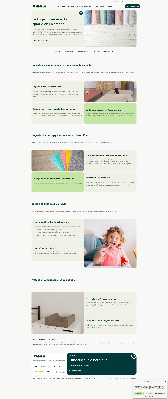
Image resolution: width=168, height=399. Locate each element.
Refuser (149, 393)
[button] (165, 381)
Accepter (139, 393)
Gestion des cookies (149, 396)
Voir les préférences (160, 393)
